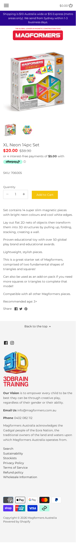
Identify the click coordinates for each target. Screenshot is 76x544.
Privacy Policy (13, 463)
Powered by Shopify (16, 521)
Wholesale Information (20, 477)
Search (8, 449)
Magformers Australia (42, 517)
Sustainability (13, 453)
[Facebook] (6, 343)
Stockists (10, 458)
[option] (10, 130)
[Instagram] (12, 343)
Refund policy (13, 472)
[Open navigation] (6, 5)
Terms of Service (15, 467)
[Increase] (24, 194)
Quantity (9, 187)
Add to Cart (44, 195)
